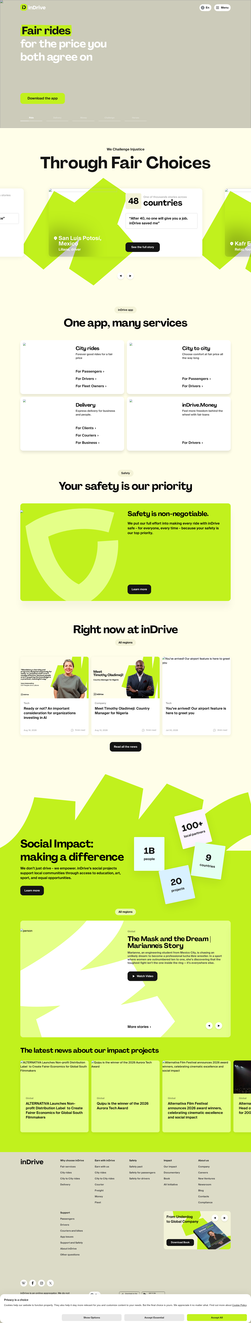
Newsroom (204, 1185)
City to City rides (70, 1179)
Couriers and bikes (71, 1231)
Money (99, 1197)
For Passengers (89, 371)
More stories (138, 1027)
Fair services (68, 1167)
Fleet (98, 1203)
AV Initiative (171, 1185)
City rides (66, 1173)
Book (167, 1179)
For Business (86, 443)
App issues (66, 1237)
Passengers (67, 1219)
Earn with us (102, 1167)
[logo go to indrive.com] (32, 7)
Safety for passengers (142, 1173)
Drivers (64, 1225)
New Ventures (206, 1179)
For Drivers (85, 379)
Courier (99, 1185)
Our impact (170, 1167)
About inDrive (68, 1249)
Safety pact (135, 1167)
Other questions (70, 1255)
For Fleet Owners (90, 386)
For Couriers (86, 435)
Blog (201, 1191)
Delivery (65, 1185)
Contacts (203, 1197)
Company (204, 1167)
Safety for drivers (139, 1179)
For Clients (85, 428)
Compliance (205, 1203)
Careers (203, 1173)
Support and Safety (71, 1243)
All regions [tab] (125, 642)
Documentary (172, 1173)
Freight (99, 1191)
